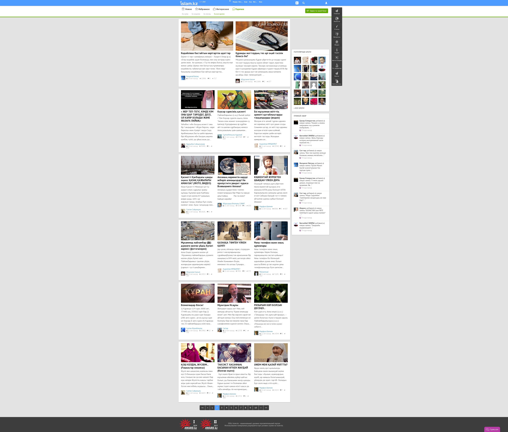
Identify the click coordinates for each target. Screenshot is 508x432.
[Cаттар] (305, 93)
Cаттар (225, 328)
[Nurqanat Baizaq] (297, 68)
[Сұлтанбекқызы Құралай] (322, 76)
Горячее (240, 9)
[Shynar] (313, 60)
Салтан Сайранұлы (193, 209)
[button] (492, 429)
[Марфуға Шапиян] (313, 68)
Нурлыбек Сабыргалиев (195, 144)
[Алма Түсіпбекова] (322, 93)
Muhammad (263, 272)
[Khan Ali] (313, 76)
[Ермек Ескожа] (313, 84)
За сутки (185, 14)
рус (204, 1)
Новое (188, 9)
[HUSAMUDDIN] (297, 101)
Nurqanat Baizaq (192, 76)
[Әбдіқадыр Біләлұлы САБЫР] (322, 60)
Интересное (222, 9)
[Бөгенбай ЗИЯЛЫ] (322, 68)
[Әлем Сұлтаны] (313, 93)
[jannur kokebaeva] (322, 84)
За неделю (196, 14)
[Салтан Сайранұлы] (305, 76)
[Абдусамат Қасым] (297, 60)
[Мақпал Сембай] (313, 101)
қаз (200, 1)
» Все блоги (299, 108)
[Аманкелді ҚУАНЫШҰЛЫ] (305, 84)
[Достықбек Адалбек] (322, 101)
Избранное (204, 9)
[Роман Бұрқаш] (305, 101)
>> (266, 407)
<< (202, 407)
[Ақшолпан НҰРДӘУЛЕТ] (305, 60)
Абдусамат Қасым (248, 79)
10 (256, 407)
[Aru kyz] (297, 84)
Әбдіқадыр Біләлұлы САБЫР (234, 203)
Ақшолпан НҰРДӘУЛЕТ (268, 144)
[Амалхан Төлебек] (297, 93)
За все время (219, 14)
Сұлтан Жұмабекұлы (194, 328)
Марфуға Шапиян (266, 206)
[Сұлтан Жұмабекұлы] (297, 76)
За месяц (207, 14)
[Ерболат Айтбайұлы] (305, 68)
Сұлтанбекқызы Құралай (232, 135)
